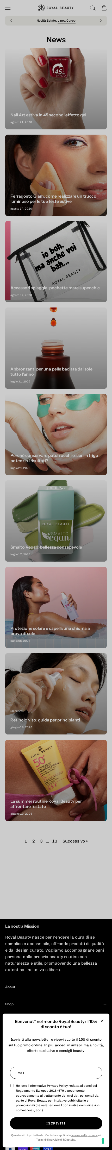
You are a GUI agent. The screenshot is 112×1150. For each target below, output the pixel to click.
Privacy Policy (57, 1086)
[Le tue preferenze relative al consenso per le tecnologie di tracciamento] (103, 1141)
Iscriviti (55, 1123)
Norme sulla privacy (84, 1135)
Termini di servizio (48, 1139)
